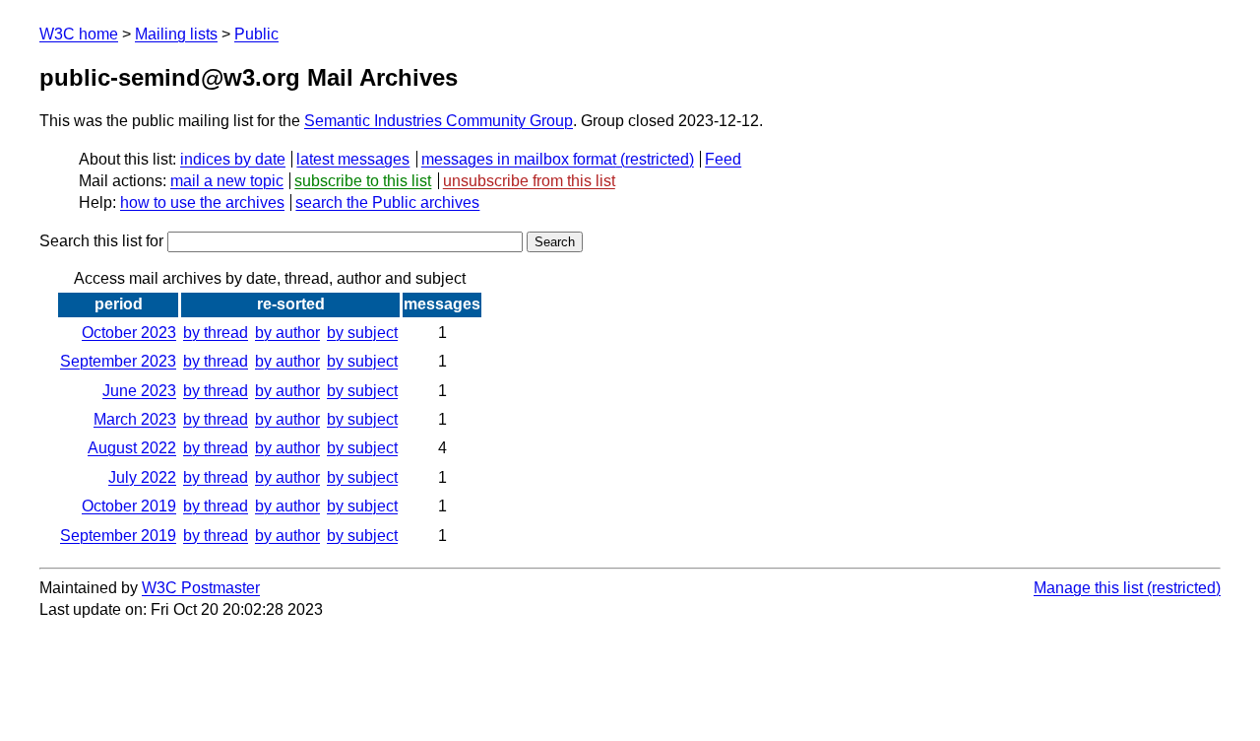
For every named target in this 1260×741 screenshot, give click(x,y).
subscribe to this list (362, 180)
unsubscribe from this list (529, 180)
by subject (362, 332)
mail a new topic (227, 180)
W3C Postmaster (201, 587)
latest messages (353, 159)
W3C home (78, 34)
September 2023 (118, 361)
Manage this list (1088, 587)
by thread (215, 332)
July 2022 (142, 477)
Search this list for (103, 241)
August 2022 (132, 447)
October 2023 (129, 332)
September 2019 (118, 535)
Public (256, 34)
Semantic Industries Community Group (438, 120)
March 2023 (135, 419)
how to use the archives (202, 202)
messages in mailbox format (518, 159)
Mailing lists (176, 34)
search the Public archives (387, 202)
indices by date (232, 159)
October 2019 (129, 506)
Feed (723, 159)
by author (287, 332)
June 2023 (139, 390)
